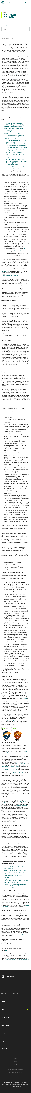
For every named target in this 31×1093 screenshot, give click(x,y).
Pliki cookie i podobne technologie (15, 125)
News (3, 1033)
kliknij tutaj (24, 698)
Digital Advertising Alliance (22, 763)
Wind (2, 1009)
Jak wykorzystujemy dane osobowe (13, 126)
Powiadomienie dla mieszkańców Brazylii (17, 159)
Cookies (15, 1064)
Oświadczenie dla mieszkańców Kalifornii (17, 144)
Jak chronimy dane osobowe (12, 133)
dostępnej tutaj (17, 74)
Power (3, 1001)
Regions (3, 1041)
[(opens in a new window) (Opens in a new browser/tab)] (6, 729)
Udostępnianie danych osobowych (13, 128)
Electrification (5, 1017)
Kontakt (13, 257)
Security (15, 1061)
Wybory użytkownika (9, 131)
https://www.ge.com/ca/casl (10, 769)
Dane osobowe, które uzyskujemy (13, 123)
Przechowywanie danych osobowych (14, 135)
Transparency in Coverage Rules (15, 1075)
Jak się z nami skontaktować (12, 168)
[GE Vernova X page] (7, 994)
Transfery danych (8, 130)
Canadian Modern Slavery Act (15, 1072)
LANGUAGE (4, 25)
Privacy (15, 1066)
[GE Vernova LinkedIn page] (3, 994)
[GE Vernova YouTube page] (15, 994)
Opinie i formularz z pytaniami (19, 934)
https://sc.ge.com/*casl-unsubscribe (17, 772)
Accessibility (15, 1056)
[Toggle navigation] (28, 2)
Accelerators (5, 1025)
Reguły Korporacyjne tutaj (21, 805)
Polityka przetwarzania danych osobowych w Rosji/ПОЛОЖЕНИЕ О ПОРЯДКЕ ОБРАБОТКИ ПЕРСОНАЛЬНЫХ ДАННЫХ (16, 880)
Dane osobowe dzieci (12, 164)
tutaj (6, 950)
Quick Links (4, 1048)
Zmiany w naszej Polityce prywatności (16, 166)
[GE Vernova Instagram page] (11, 994)
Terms (15, 1058)
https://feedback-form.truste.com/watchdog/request (17, 959)
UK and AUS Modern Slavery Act (15, 1069)
